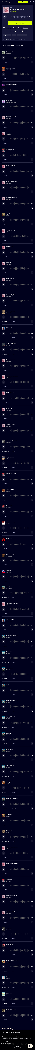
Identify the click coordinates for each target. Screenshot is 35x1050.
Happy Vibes (9, 830)
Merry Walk (9, 928)
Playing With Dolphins (11, 717)
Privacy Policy (11, 1040)
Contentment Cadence (12, 311)
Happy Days (9, 100)
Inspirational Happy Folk (12, 603)
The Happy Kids (10, 765)
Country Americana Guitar (12, 133)
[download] (32, 62)
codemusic (13, 11)
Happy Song (9, 651)
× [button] (33, 1031)
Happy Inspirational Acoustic (12, 847)
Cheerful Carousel (11, 522)
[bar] (33, 2)
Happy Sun (9, 408)
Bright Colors (9, 246)
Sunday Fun (9, 782)
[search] (30, 2)
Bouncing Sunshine (11, 343)
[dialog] (17, 1040)
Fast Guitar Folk (10, 278)
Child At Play (9, 879)
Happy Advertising (10, 359)
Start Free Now (23, 1)
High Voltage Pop (10, 554)
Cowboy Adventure (11, 473)
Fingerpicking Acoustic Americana (12, 197)
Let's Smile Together (11, 440)
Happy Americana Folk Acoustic (12, 165)
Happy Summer (10, 668)
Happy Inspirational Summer (12, 863)
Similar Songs (8, 45)
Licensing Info (20, 45)
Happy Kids (9, 505)
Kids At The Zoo (10, 619)
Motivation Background (12, 586)
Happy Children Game (12, 635)
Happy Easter (9, 538)
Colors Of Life (9, 327)
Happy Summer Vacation (12, 181)
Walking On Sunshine (11, 84)
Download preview (8, 39)
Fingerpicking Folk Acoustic (12, 895)
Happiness (8, 733)
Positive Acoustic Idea (12, 376)
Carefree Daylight (10, 294)
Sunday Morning (10, 230)
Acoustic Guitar (22, 35)
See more (25, 28)
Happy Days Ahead (11, 1009)
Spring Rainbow (10, 457)
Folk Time (8, 262)
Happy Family (9, 944)
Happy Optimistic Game (12, 798)
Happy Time (9, 993)
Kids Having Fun (10, 489)
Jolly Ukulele (9, 814)
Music (11, 7)
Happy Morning (10, 392)
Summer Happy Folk (11, 911)
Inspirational (7, 35)
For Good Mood (10, 149)
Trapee (8, 976)
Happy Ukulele (9, 52)
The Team (8, 570)
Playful (7, 684)
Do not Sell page (12, 1041)
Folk (14, 35)
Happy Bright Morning (11, 960)
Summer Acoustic (10, 424)
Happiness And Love (11, 68)
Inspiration (8, 214)
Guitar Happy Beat (11, 116)
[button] (17, 1044)
